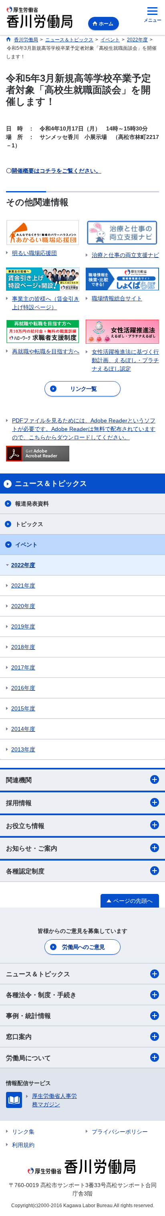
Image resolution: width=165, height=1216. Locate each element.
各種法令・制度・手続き (41, 995)
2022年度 (23, 565)
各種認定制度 (25, 871)
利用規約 (23, 1145)
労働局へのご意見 (83, 947)
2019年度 (23, 626)
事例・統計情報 (28, 1015)
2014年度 (23, 729)
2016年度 (23, 688)
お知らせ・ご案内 (31, 848)
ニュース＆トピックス (38, 974)
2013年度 (23, 749)
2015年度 (23, 708)
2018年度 (23, 647)
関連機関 (19, 780)
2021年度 (23, 585)
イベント (26, 544)
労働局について (28, 1058)
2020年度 (23, 606)
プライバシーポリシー (120, 1131)
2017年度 (23, 667)
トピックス (29, 524)
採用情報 (19, 803)
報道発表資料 (32, 503)
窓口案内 (19, 1036)
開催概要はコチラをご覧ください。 (56, 170)
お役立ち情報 (25, 825)
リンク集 (23, 1131)
